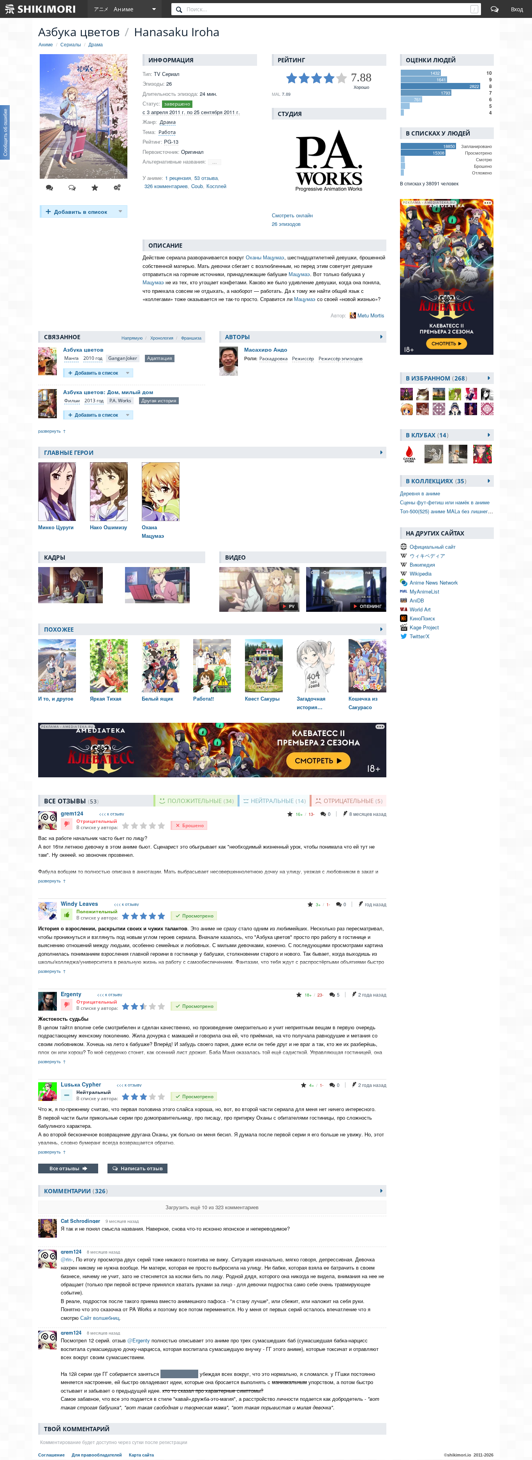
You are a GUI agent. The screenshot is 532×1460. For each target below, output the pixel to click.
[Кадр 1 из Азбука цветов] (78, 585)
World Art (420, 609)
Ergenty (71, 994)
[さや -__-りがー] (406, 409)
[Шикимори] (40, 9)
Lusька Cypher (81, 1084)
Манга (71, 358)
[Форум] (494, 9)
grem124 (72, 813)
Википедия (422, 564)
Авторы (237, 337)
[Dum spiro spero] (439, 409)
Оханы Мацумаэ (265, 257)
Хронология (161, 338)
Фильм (72, 400)
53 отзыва (206, 177)
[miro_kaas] (455, 394)
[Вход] (517, 9)
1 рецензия (178, 177)
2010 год (92, 358)
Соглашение (52, 1455)
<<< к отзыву (111, 814)
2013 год (94, 400)
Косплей (216, 186)
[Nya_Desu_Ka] (422, 394)
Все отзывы (64, 1168)
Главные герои (68, 452)
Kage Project (424, 627)
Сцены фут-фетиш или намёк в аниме (445, 502)
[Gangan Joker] (122, 358)
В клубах (426, 435)
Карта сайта (141, 1455)
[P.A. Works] (120, 401)
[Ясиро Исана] (470, 394)
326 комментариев (166, 186)
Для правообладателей (97, 1455)
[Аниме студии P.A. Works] (329, 161)
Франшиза (191, 338)
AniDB (417, 600)
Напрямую (132, 338)
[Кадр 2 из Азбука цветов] (165, 585)
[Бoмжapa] (406, 394)
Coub (197, 186)
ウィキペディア (427, 555)
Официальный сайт (433, 546)
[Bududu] (439, 394)
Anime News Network (434, 582)
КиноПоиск (422, 618)
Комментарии (75, 1191)
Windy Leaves (79, 903)
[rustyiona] (487, 394)
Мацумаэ (299, 274)
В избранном (435, 378)
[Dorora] (470, 409)
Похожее (59, 629)
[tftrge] (487, 409)
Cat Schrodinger (80, 1220)
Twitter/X (420, 636)
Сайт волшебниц (99, 1317)
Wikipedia (421, 573)
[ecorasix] (455, 409)
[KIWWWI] (422, 409)
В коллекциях (435, 481)
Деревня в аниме (420, 493)
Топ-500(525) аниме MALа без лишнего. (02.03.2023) (461, 511)
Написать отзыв (142, 1168)
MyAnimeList (424, 591)
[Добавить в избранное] (94, 188)
